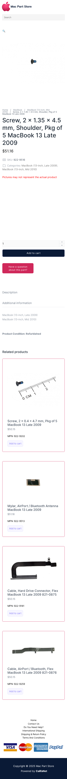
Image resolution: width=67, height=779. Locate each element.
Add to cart (34, 253)
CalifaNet (41, 771)
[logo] (17, 6)
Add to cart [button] (15, 443)
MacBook (17, 110)
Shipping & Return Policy (33, 734)
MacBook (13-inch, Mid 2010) (19, 169)
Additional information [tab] (17, 303)
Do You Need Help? (33, 727)
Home (5, 110)
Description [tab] (9, 292)
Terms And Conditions (33, 737)
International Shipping (33, 730)
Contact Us (33, 723)
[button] (3, 31)
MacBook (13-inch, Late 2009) (39, 165)
